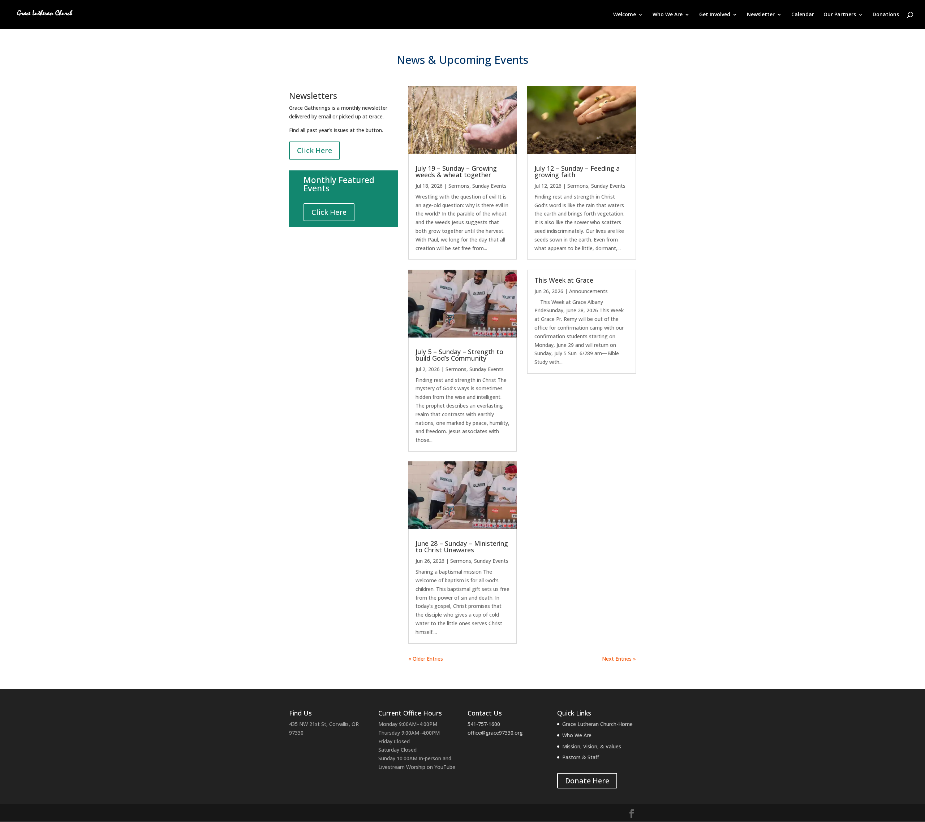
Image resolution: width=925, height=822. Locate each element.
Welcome (624, 15)
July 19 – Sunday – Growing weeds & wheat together (456, 171)
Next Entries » (619, 658)
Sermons (458, 185)
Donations (886, 15)
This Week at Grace (563, 280)
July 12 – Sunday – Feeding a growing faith (577, 171)
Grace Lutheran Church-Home (597, 724)
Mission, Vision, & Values (591, 746)
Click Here (314, 150)
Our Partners (839, 15)
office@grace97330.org (495, 732)
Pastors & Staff (580, 757)
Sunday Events (489, 185)
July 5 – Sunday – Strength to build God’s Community (459, 354)
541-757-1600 (484, 724)
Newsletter (761, 15)
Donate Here (587, 781)
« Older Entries (425, 658)
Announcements (588, 291)
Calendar (802, 15)
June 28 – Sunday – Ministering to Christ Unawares (462, 546)
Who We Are (668, 15)
